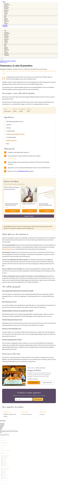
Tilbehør (5, 464)
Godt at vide (13, 158)
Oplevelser (5, 26)
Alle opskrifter (6, 455)
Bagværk (5, 458)
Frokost (4, 459)
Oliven (5, 14)
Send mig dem (38, 399)
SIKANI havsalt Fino (11, 140)
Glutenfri (6, 23)
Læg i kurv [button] (13, 210)
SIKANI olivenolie (7, 249)
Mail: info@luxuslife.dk (5, 433)
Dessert (4, 463)
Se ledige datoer (33, 382)
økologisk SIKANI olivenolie (17, 134)
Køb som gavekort (47, 382)
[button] (29, 423)
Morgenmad (5, 456)
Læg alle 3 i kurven (29, 216)
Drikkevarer (5, 465)
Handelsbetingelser (4, 442)
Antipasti (6, 8)
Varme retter (5, 462)
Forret (4, 460)
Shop (4, 1)
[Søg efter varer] (1, 58)
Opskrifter (5, 25)
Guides (1, 447)
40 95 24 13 (5, 432)
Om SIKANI (3, 440)
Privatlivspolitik (3, 445)
